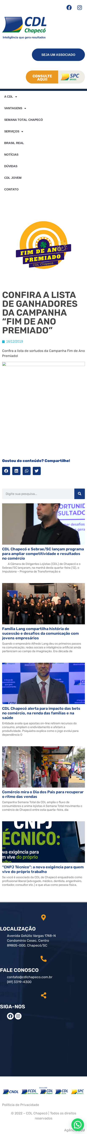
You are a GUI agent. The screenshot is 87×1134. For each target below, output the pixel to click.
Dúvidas (10, 166)
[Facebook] (69, 7)
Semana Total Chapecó (23, 119)
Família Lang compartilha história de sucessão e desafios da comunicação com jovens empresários (40, 633)
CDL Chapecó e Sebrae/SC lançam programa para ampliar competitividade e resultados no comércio (43, 554)
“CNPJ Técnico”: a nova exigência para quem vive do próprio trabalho (43, 869)
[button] (6, 471)
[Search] (79, 494)
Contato (11, 189)
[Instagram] (79, 7)
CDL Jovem (13, 177)
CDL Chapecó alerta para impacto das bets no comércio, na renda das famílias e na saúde (41, 713)
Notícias (11, 154)
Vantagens (13, 108)
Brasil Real (14, 143)
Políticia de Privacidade (20, 1105)
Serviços (11, 131)
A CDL (8, 96)
